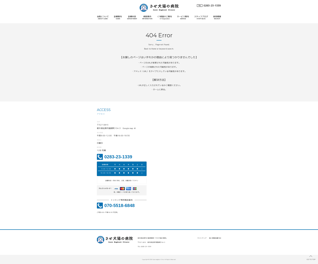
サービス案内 (183, 17)
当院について (103, 17)
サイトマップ (201, 238)
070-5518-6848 (119, 205)
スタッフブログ (201, 17)
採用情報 (217, 17)
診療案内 (118, 17)
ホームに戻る (159, 89)
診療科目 (132, 17)
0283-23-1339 (118, 156)
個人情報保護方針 (215, 238)
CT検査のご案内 (165, 17)
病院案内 (147, 17)
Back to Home (150, 48)
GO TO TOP (311, 259)
